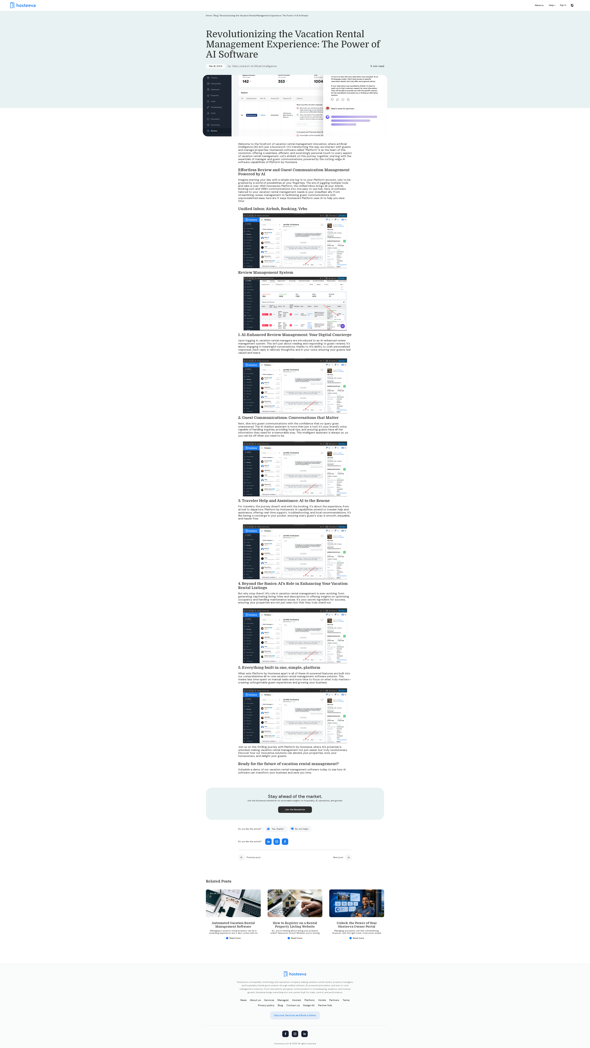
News (243, 1000)
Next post (338, 857)
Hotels (322, 1000)
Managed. (283, 1000)
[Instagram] (295, 1034)
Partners (334, 1000)
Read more (235, 938)
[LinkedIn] (304, 1034)
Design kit (309, 1005)
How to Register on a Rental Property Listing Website (295, 924)
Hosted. (296, 1000)
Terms (346, 1000)
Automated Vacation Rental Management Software (233, 924)
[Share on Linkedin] (268, 841)
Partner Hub (325, 1005)
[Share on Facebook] (285, 841)
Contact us (293, 1005)
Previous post (254, 857)
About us (539, 5)
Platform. (310, 1000)
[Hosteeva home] (295, 974)
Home (209, 15)
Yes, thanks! (278, 828)
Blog (216, 15)
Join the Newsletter (295, 809)
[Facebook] (285, 1034)
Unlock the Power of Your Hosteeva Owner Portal (357, 924)
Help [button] (551, 5)
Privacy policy (266, 1005)
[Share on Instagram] (276, 841)
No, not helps (301, 828)
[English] (572, 5)
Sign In (563, 5)
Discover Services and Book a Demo (295, 1015)
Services (269, 1000)
